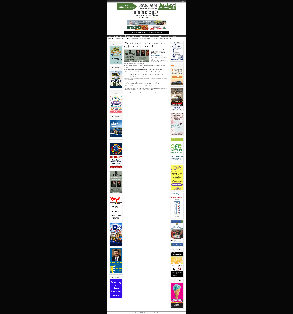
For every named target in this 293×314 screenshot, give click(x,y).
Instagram (122, 36)
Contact (154, 36)
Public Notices (152, 38)
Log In (183, 1)
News (149, 36)
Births (110, 38)
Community (168, 38)
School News (143, 38)
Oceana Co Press (142, 36)
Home (110, 36)
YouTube (134, 36)
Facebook (116, 36)
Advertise (167, 36)
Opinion (136, 38)
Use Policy (160, 36)
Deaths (115, 38)
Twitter (128, 36)
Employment (160, 38)
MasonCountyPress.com (146, 312)
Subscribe (174, 36)
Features (130, 38)
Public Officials (122, 38)
